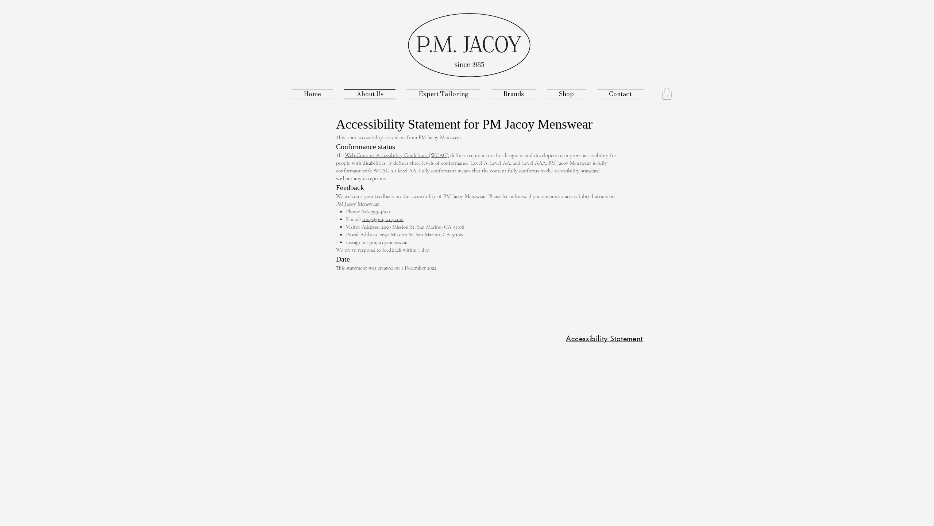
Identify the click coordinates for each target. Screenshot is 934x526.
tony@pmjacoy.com (383, 219)
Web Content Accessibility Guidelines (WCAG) (397, 155)
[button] (667, 94)
